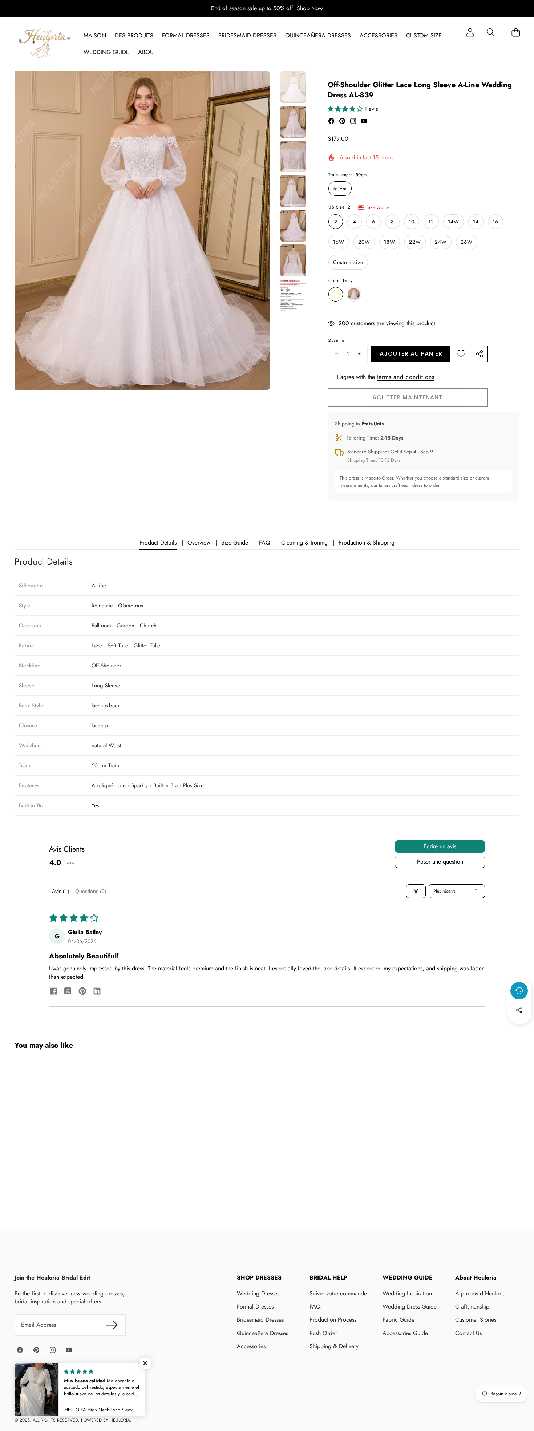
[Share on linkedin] (97, 992)
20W (364, 242)
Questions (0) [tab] (90, 891)
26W (467, 242)
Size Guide (378, 207)
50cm (340, 188)
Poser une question (440, 861)
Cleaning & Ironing (304, 542)
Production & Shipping (367, 542)
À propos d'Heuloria (480, 1293)
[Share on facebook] (53, 992)
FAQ (264, 542)
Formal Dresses (255, 1306)
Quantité (336, 340)
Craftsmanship (472, 1306)
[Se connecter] (470, 32)
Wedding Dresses (258, 1293)
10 (411, 221)
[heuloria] (45, 44)
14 (476, 221)
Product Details (158, 542)
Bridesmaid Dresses (260, 1319)
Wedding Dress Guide (410, 1306)
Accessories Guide (405, 1333)
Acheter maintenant (407, 397)
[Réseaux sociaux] (519, 1010)
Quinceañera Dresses (262, 1333)
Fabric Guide (398, 1319)
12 (431, 221)
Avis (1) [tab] (60, 891)
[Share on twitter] (68, 992)
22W (415, 242)
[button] (490, 32)
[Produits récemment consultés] (519, 990)
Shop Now (310, 8)
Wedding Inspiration (407, 1293)
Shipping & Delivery (334, 1346)
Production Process (333, 1319)
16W (338, 242)
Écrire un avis (440, 846)
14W (453, 221)
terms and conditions (405, 377)
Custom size (348, 262)
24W (441, 242)
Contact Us (468, 1333)
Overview (198, 542)
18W (389, 242)
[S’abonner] (111, 1325)
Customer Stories (475, 1319)
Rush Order (323, 1333)
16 (495, 221)
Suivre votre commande (338, 1293)
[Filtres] (416, 891)
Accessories (251, 1346)
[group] (293, 87)
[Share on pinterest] (82, 992)
